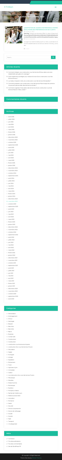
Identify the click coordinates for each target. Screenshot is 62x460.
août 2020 (11, 299)
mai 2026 (11, 124)
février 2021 (11, 283)
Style (9, 418)
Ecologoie (11, 354)
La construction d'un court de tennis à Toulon (21, 375)
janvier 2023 (11, 224)
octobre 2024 (12, 173)
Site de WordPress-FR (14, 446)
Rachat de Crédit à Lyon (15, 393)
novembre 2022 (13, 229)
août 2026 (11, 116)
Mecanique (11, 377)
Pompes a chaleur (13, 390)
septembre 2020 (13, 296)
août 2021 (11, 268)
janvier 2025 (11, 165)
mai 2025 (11, 155)
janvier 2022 (11, 255)
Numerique (11, 385)
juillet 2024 (11, 181)
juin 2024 (10, 183)
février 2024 (11, 193)
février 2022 (11, 252)
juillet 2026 (11, 119)
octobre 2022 (12, 232)
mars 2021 (11, 281)
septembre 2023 (13, 206)
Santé (10, 403)
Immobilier (11, 370)
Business (10, 334)
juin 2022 (10, 242)
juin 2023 (10, 211)
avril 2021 (10, 278)
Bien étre (11, 326)
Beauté (10, 324)
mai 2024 (11, 186)
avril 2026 (11, 127)
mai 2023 (11, 214)
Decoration (11, 349)
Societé (10, 416)
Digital (10, 352)
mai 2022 (11, 245)
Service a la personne (30, 38)
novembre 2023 (13, 201)
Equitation (11, 359)
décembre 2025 (13, 137)
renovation (11, 398)
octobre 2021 (12, 263)
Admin (27, 48)
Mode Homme (12, 383)
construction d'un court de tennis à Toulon (20, 347)
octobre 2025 (12, 142)
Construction (12, 342)
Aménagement (12, 316)
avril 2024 (11, 188)
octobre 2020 (12, 293)
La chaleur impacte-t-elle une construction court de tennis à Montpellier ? (29, 81)
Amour (10, 318)
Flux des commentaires (15, 444)
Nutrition (10, 388)
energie (10, 357)
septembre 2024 (13, 175)
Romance (11, 401)
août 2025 (11, 147)
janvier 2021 (11, 286)
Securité (10, 406)
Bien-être (11, 329)
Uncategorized (12, 424)
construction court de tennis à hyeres (19, 344)
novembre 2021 (12, 260)
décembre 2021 (12, 257)
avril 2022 (11, 247)
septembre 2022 (13, 234)
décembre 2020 (13, 288)
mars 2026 (11, 129)
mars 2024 (11, 191)
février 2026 (11, 132)
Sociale (10, 413)
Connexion (11, 438)
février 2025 (11, 163)
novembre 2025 (13, 139)
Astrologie (11, 321)
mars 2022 (11, 250)
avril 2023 (11, 216)
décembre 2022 (13, 227)
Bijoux (10, 331)
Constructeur (12, 339)
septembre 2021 (13, 265)
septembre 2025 (13, 145)
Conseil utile (11, 336)
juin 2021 (10, 273)
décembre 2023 (13, 198)
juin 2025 (10, 152)
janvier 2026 (11, 134)
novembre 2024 (13, 170)
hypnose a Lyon (12, 367)
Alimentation (12, 313)
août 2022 (11, 237)
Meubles (10, 380)
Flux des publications (14, 441)
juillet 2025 (11, 150)
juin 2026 (10, 122)
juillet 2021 (11, 270)
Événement (11, 362)
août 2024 (11, 178)
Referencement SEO (14, 395)
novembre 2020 (13, 291)
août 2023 (11, 209)
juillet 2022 (11, 240)
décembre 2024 (13, 168)
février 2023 (11, 222)
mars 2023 (11, 219)
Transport (11, 421)
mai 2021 (10, 275)
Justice (10, 372)
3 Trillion (8, 7)
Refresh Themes (36, 458)
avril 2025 (11, 157)
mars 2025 (11, 160)
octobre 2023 (12, 204)
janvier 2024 (11, 196)
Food (9, 365)
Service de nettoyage (14, 411)
